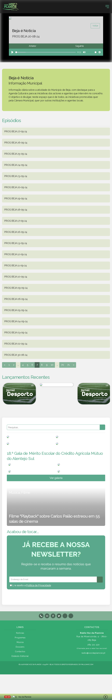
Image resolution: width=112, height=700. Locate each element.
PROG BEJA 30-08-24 (15, 354)
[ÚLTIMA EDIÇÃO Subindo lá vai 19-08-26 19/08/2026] (55, 385)
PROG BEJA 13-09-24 (15, 243)
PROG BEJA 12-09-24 (15, 254)
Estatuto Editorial (20, 656)
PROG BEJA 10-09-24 (15, 276)
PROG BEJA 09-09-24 (16, 287)
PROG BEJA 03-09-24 (15, 332)
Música (20, 642)
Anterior (32, 46)
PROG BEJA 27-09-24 (15, 131)
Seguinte (79, 46)
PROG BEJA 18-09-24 (15, 209)
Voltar (95, 25)
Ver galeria (56, 478)
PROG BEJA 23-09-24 (15, 176)
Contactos (20, 651)
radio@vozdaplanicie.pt (93, 653)
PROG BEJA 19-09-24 (15, 198)
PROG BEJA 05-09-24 (15, 310)
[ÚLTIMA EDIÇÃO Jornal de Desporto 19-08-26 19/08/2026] (18, 393)
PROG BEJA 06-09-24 (16, 299)
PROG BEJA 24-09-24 (15, 164)
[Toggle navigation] (107, 6)
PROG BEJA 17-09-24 (15, 220)
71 (68, 364)
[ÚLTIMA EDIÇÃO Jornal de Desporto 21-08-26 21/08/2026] (93, 393)
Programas (20, 638)
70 (62, 364)
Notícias (20, 633)
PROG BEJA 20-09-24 (15, 187)
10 (52, 364)
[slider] (45, 52)
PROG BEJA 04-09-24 (16, 321)
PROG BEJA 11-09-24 (15, 265)
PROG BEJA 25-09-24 (15, 153)
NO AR (7, 697)
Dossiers (20, 647)
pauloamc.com (87, 664)
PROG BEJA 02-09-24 (15, 343)
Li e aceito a (31, 585)
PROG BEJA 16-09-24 (15, 232)
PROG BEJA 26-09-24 (15, 142)
